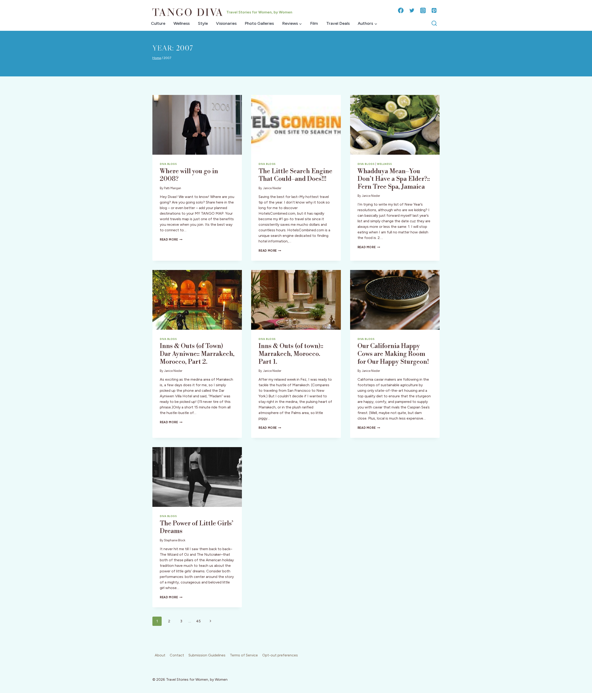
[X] (411, 10)
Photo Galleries (259, 23)
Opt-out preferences (280, 655)
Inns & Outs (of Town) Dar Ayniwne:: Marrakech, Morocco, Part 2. (197, 354)
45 (198, 621)
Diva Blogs (168, 164)
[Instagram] (423, 10)
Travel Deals (338, 23)
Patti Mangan (172, 188)
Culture (158, 23)
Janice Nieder (272, 188)
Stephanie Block (174, 540)
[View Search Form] (434, 23)
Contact (177, 655)
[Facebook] (400, 10)
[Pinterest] (434, 10)
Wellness (181, 23)
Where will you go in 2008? (189, 175)
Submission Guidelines (206, 655)
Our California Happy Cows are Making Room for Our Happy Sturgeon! (393, 354)
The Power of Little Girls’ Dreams (196, 527)
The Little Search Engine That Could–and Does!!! (295, 175)
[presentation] (197, 125)
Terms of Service (244, 655)
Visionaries (226, 23)
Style (203, 23)
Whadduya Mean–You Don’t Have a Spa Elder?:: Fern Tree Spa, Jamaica (394, 179)
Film (314, 23)
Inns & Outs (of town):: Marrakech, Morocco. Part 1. (291, 354)
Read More (171, 239)
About (160, 655)
